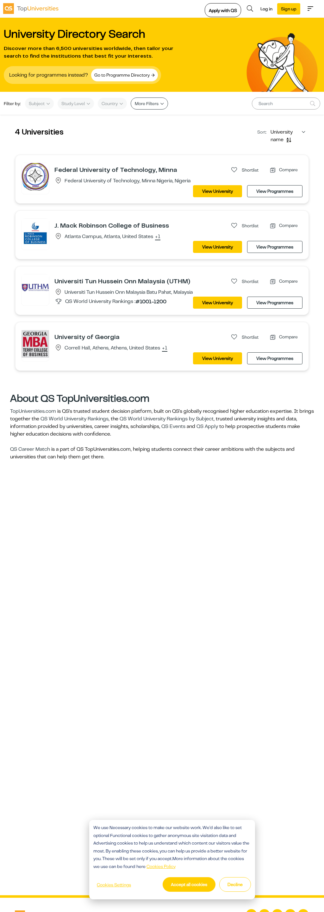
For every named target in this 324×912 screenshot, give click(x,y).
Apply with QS (223, 10)
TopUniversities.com (33, 411)
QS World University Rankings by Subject (167, 419)
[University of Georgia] (35, 344)
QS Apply (207, 426)
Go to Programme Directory (122, 75)
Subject (37, 103)
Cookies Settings (114, 885)
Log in (266, 9)
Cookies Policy (161, 866)
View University (217, 191)
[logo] (31, 8)
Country (110, 103)
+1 (157, 236)
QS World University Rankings (74, 419)
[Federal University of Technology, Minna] (35, 176)
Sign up (288, 9)
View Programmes (274, 191)
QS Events (173, 426)
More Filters (147, 103)
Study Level (73, 103)
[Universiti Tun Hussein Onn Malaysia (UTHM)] (35, 288)
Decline (235, 884)
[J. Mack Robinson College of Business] (35, 232)
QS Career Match (30, 449)
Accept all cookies (189, 884)
